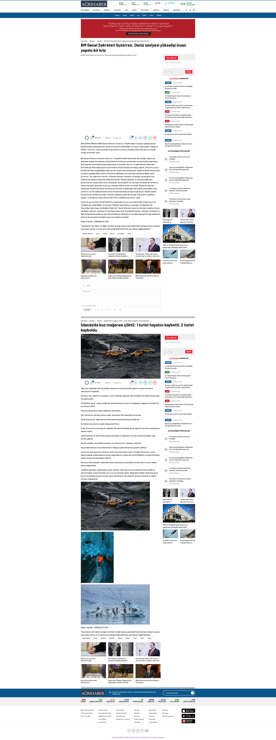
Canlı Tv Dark (103, 710)
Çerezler (138, 737)
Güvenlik (103, 638)
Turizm (142, 638)
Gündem (107, 10)
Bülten (132, 15)
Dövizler (137, 713)
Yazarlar (166, 10)
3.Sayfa (117, 15)
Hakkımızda (115, 737)
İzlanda (120, 638)
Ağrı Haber (84, 41)
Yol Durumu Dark (87, 713)
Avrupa (125, 15)
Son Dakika (85, 10)
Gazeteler (176, 10)
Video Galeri (153, 713)
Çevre (98, 233)
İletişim (122, 737)
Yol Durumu (174, 700)
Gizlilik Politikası (130, 737)
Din (138, 15)
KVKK (143, 737)
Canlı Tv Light (85, 716)
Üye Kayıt (165, 713)
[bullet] (109, 309)
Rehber (127, 638)
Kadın (134, 10)
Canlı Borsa (120, 710)
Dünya (105, 233)
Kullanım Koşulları (151, 737)
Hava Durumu (124, 700)
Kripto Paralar (189, 700)
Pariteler (162, 700)
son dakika (121, 233)
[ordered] (106, 309)
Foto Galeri (145, 10)
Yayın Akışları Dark (105, 713)
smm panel (102, 722)
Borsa (83, 700)
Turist (135, 638)
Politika (159, 15)
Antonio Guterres (87, 233)
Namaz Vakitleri (96, 700)
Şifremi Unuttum (168, 716)
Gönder (87, 310)
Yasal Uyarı (161, 737)
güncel (112, 233)
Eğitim (145, 15)
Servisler (96, 10)
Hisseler (150, 700)
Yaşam (149, 638)
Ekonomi (117, 10)
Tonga (129, 233)
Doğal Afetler (86, 638)
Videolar (156, 10)
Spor (126, 10)
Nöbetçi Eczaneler (105, 716)
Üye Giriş (165, 710)
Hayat (151, 15)
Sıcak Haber (153, 722)
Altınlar (136, 710)
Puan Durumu (138, 700)
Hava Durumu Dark (87, 710)
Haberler (111, 638)
